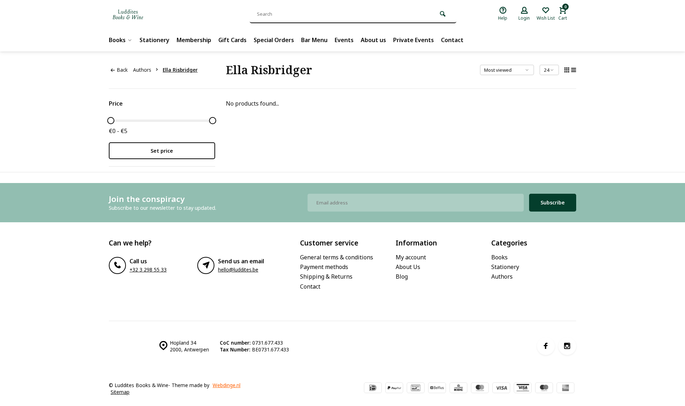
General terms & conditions (336, 257)
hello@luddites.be (238, 269)
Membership (194, 40)
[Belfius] (437, 388)
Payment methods (324, 267)
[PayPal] (394, 388)
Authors (142, 69)
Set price (162, 150)
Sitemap (120, 392)
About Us (408, 267)
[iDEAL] (373, 388)
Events (344, 40)
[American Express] (565, 388)
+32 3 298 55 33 (148, 269)
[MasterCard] (480, 388)
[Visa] (501, 388)
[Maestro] (544, 388)
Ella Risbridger (180, 69)
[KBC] (458, 388)
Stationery (154, 40)
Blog (402, 276)
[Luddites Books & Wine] (151, 14)
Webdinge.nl (226, 385)
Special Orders (274, 40)
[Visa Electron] (523, 388)
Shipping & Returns (326, 276)
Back (122, 69)
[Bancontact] (416, 388)
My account (411, 257)
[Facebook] (546, 346)
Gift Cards (232, 40)
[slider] (110, 120)
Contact (452, 40)
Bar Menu (314, 40)
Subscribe (553, 202)
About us (373, 40)
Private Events (413, 40)
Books (117, 40)
